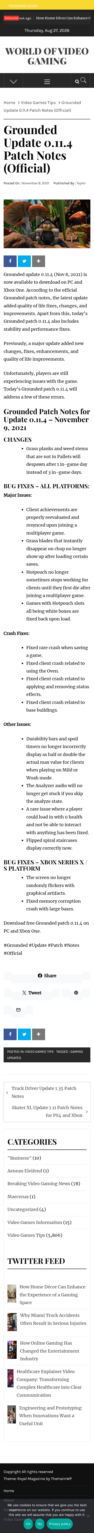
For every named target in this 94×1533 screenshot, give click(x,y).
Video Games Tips (39, 1052)
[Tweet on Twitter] (24, 261)
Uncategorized (22, 1209)
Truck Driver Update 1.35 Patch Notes (44, 1092)
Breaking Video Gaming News (38, 1183)
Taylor (81, 183)
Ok (28, 1524)
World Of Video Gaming (47, 56)
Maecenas (18, 1196)
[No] (88, 1519)
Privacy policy (59, 1524)
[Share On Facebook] (10, 261)
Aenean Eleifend (24, 1171)
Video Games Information (34, 1222)
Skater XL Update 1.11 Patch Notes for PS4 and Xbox (47, 1111)
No (40, 1524)
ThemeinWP (61, 1478)
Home (9, 1490)
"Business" (19, 1158)
